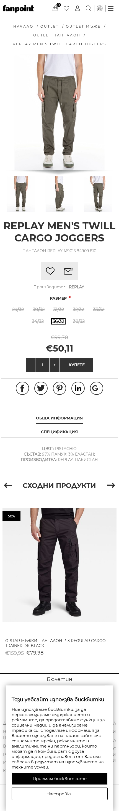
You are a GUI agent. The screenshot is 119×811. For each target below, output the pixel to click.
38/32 (79, 321)
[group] (59, 565)
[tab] (59, 418)
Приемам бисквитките (60, 778)
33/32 (98, 309)
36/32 (58, 321)
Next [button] (111, 485)
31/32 (58, 309)
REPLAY (76, 286)
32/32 (78, 309)
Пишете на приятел (69, 271)
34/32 (38, 321)
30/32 (39, 309)
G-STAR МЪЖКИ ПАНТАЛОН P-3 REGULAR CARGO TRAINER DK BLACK (55, 643)
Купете (77, 364)
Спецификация (59, 431)
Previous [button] (8, 485)
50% (11, 516)
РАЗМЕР (59, 298)
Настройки (59, 793)
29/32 (18, 309)
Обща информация (59, 418)
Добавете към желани (50, 271)
